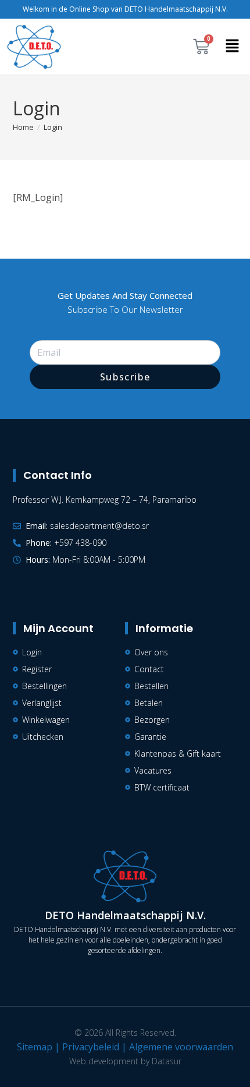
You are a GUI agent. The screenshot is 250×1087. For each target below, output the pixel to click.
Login (53, 127)
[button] (232, 46)
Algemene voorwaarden (181, 1046)
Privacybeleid (90, 1046)
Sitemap (34, 1046)
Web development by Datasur (125, 1061)
